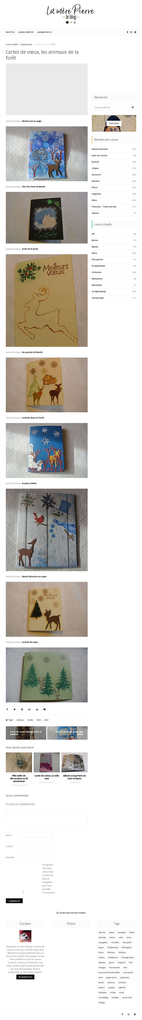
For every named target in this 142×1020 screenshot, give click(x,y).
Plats (94, 200)
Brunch (95, 161)
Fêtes (94, 187)
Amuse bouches (100, 149)
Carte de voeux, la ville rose (46, 777)
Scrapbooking (26, 44)
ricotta (113, 992)
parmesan (124, 977)
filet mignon (127, 947)
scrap (121, 992)
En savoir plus (25, 977)
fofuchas (111, 952)
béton (132, 932)
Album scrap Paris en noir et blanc (74, 777)
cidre (121, 937)
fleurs (101, 952)
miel (125, 967)
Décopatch (97, 259)
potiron (102, 987)
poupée (111, 987)
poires (101, 982)
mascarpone (114, 967)
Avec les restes (99, 155)
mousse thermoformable (109, 972)
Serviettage (98, 297)
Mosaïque (97, 285)
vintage (102, 1002)
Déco (94, 253)
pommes (122, 982)
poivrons (111, 982)
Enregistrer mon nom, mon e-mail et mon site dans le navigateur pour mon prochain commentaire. (48, 878)
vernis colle (127, 997)
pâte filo (122, 987)
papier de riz (111, 977)
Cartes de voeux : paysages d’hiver (69, 732)
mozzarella (128, 972)
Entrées (96, 181)
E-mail (9, 846)
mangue (102, 967)
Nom (9, 835)
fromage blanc (127, 957)
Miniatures (97, 278)
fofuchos (122, 952)
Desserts (96, 174)
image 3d (121, 962)
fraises (102, 957)
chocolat (102, 937)
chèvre (112, 937)
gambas (102, 962)
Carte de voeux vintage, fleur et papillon (26, 732)
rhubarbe (103, 992)
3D (93, 233)
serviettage (103, 997)
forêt (39, 720)
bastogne (122, 932)
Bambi (30, 720)
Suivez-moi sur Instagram (72, 913)
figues (101, 947)
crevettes (115, 942)
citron (128, 937)
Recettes (10, 32)
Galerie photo (44, 32)
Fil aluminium (98, 265)
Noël (46, 720)
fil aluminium (112, 947)
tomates (115, 997)
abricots (102, 932)
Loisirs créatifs (26, 32)
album (111, 932)
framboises (113, 957)
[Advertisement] (114, 67)
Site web (10, 857)
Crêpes (95, 168)
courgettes (103, 942)
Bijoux (95, 246)
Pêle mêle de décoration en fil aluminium (19, 778)
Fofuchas (114, 123)
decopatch (127, 942)
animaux (20, 720)
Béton (95, 240)
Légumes (96, 193)
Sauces (95, 213)
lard (130, 962)
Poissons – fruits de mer (104, 206)
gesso (111, 962)
